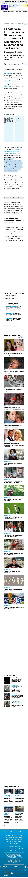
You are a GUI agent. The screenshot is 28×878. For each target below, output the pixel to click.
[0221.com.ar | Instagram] (13, 1)
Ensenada (21, 837)
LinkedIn (23, 831)
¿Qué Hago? (10, 841)
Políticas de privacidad (10, 848)
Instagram (11, 831)
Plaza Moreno (20, 1)
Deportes (19, 23)
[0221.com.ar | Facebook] (15, 1)
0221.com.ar (6, 23)
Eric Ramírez (8, 73)
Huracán (6, 83)
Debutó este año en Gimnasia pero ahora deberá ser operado (13, 315)
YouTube (20, 831)
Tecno (19, 841)
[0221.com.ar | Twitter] (18, 1)
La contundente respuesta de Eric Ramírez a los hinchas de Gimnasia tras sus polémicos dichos (13, 309)
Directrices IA (20, 848)
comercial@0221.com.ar (14, 862)
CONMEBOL (8, 87)
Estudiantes (18, 11)
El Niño (13, 1)
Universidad (11, 11)
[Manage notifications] (25, 870)
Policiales (4, 11)
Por (5, 64)
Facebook (14, 831)
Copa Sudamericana (11, 81)
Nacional (11, 837)
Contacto (15, 850)
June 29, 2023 (18, 240)
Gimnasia (13, 23)
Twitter (17, 831)
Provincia (6, 837)
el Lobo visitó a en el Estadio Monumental (12, 151)
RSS (11, 850)
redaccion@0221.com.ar (14, 861)
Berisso (16, 837)
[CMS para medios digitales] (17, 873)
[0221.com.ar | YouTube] (20, 1)
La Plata (8, 835)
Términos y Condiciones (14, 846)
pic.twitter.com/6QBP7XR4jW (14, 236)
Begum (15, 841)
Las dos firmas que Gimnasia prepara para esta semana (13, 319)
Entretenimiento (14, 843)
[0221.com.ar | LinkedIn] (23, 1)
